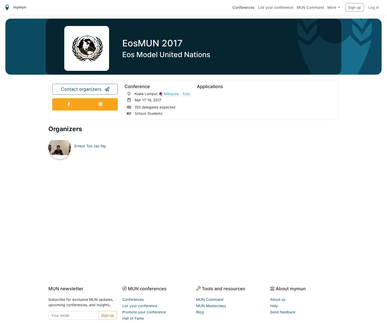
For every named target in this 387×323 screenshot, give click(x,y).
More (332, 7)
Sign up (354, 7)
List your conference (275, 7)
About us (277, 299)
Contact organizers (81, 89)
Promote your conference (144, 312)
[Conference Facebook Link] (68, 104)
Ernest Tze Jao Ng (90, 146)
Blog (200, 312)
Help (274, 305)
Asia (186, 93)
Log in (373, 7)
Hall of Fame (133, 318)
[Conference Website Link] (100, 104)
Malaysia (171, 93)
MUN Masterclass (211, 305)
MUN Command (310, 7)
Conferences (243, 7)
